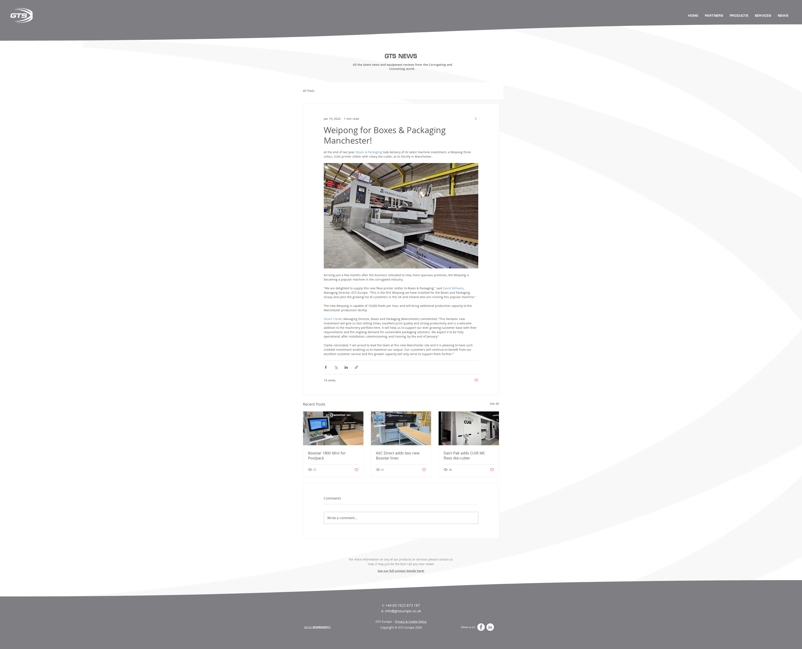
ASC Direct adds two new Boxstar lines (398, 455)
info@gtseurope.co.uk (403, 611)
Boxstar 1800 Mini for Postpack (327, 455)
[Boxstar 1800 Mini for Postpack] (333, 428)
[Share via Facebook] (326, 367)
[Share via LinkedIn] (346, 367)
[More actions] (475, 118)
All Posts (309, 91)
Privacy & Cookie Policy (410, 622)
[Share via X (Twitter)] (336, 367)
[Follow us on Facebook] (481, 627)
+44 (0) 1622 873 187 (402, 605)
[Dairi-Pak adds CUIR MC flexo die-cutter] (469, 428)
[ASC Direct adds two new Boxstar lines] (401, 428)
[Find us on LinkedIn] (490, 627)
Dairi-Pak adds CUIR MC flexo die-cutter (464, 455)
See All (494, 404)
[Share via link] (356, 367)
